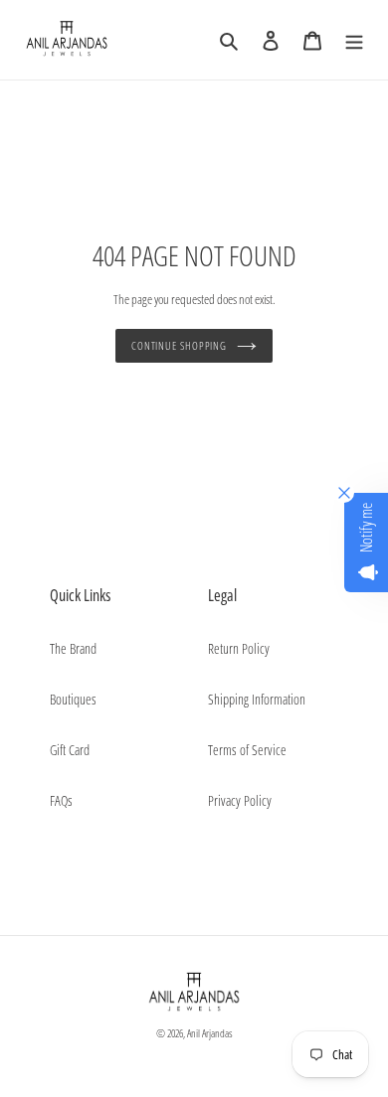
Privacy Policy (240, 800)
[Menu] (354, 40)
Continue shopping (179, 345)
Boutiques (73, 699)
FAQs (61, 800)
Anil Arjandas (210, 1032)
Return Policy (239, 648)
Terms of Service (247, 749)
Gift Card (70, 749)
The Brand (73, 648)
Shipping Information (256, 699)
